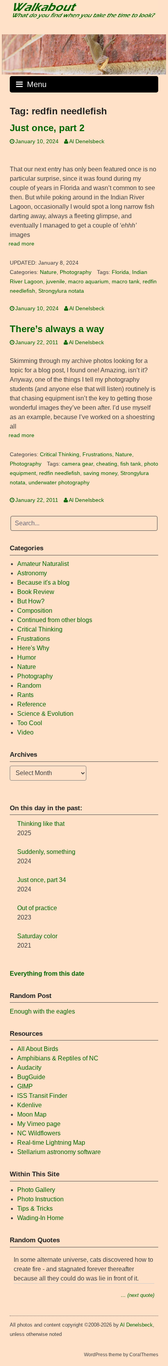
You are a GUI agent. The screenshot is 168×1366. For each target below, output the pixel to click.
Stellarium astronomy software (59, 1152)
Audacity (29, 1067)
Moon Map (31, 1114)
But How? (31, 601)
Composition (34, 610)
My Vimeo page (39, 1124)
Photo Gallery (36, 1189)
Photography (75, 272)
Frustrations (97, 454)
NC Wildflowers (39, 1133)
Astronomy (32, 573)
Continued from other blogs (54, 620)
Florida (120, 272)
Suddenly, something (46, 851)
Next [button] (156, 53)
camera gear (77, 464)
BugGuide (31, 1077)
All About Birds (37, 1049)
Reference (31, 704)
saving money (100, 473)
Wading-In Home (40, 1218)
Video (25, 732)
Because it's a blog (43, 582)
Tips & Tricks (35, 1208)
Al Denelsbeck (86, 141)
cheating (106, 464)
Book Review (35, 592)
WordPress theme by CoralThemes (121, 1354)
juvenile (55, 282)
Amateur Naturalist (43, 563)
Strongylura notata (61, 291)
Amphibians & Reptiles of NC (57, 1058)
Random (29, 685)
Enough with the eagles (42, 1011)
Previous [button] (12, 53)
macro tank (125, 282)
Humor (26, 657)
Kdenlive (29, 1105)
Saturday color (37, 936)
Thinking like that (40, 823)
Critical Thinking (59, 454)
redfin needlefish (59, 473)
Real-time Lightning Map (51, 1142)
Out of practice (37, 908)
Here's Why (33, 648)
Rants (25, 695)
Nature (48, 272)
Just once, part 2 (47, 128)
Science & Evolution (45, 713)
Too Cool (29, 723)
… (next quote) (137, 1295)
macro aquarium (88, 282)
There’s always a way (57, 329)
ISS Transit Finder (42, 1095)
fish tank (130, 464)
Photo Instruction (40, 1199)
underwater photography (59, 483)
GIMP (25, 1086)
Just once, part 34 (41, 880)
